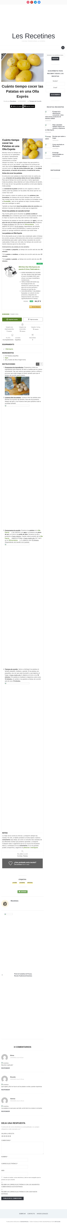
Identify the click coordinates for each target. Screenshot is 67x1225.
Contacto (31, 1213)
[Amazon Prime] (39, 304)
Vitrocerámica (29, 224)
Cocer (15, 882)
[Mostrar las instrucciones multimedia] (37, 364)
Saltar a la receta (17, 106)
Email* (55, 87)
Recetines (13, 101)
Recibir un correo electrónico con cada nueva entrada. (19, 1193)
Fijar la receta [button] (34, 319)
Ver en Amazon (36, 306)
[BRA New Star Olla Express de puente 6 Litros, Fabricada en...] (10, 271)
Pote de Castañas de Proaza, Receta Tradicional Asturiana (23, 975)
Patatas (29, 882)
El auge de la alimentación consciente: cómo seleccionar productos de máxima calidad (54, 115)
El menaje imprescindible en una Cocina (57, 154)
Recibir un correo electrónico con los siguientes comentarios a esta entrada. (20, 1185)
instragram (34, 847)
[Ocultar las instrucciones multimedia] (41, 364)
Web (2, 1170)
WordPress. (24, 1221)
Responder (5, 1068)
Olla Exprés (9, 349)
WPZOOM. (57, 1221)
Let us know (18, 864)
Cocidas (22, 882)
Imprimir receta (30, 106)
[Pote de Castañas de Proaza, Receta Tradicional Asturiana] (8, 974)
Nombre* (55, 81)
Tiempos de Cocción (35, 101)
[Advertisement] (33, 16)
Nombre (4, 1156)
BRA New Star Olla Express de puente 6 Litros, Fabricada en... (30, 268)
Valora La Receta (7, 1133)
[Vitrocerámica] (35, 224)
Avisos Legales (42, 1213)
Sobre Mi (22, 1213)
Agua (6, 358)
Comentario (6, 1140)
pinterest (26, 847)
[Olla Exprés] (10, 532)
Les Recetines (33, 36)
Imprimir (23, 891)
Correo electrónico (9, 1163)
